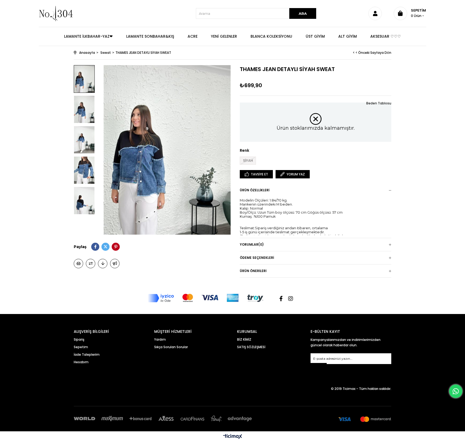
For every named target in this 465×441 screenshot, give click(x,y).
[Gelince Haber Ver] (114, 263)
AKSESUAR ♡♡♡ (385, 36)
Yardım (160, 339)
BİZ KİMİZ (244, 339)
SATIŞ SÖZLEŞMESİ (251, 347)
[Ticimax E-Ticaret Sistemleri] (232, 437)
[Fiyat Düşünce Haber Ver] (102, 263)
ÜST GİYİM (315, 36)
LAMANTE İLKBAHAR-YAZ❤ (88, 36)
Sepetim (81, 347)
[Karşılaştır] (90, 263)
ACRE (193, 36)
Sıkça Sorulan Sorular (171, 347)
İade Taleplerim (87, 354)
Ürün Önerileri (253, 271)
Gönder (318, 366)
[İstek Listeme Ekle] (78, 263)
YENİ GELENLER (224, 36)
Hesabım (81, 362)
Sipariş (79, 339)
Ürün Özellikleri (254, 190)
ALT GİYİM (347, 36)
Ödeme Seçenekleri (257, 257)
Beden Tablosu (378, 103)
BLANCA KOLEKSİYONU (271, 36)
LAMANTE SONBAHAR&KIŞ (150, 36)
